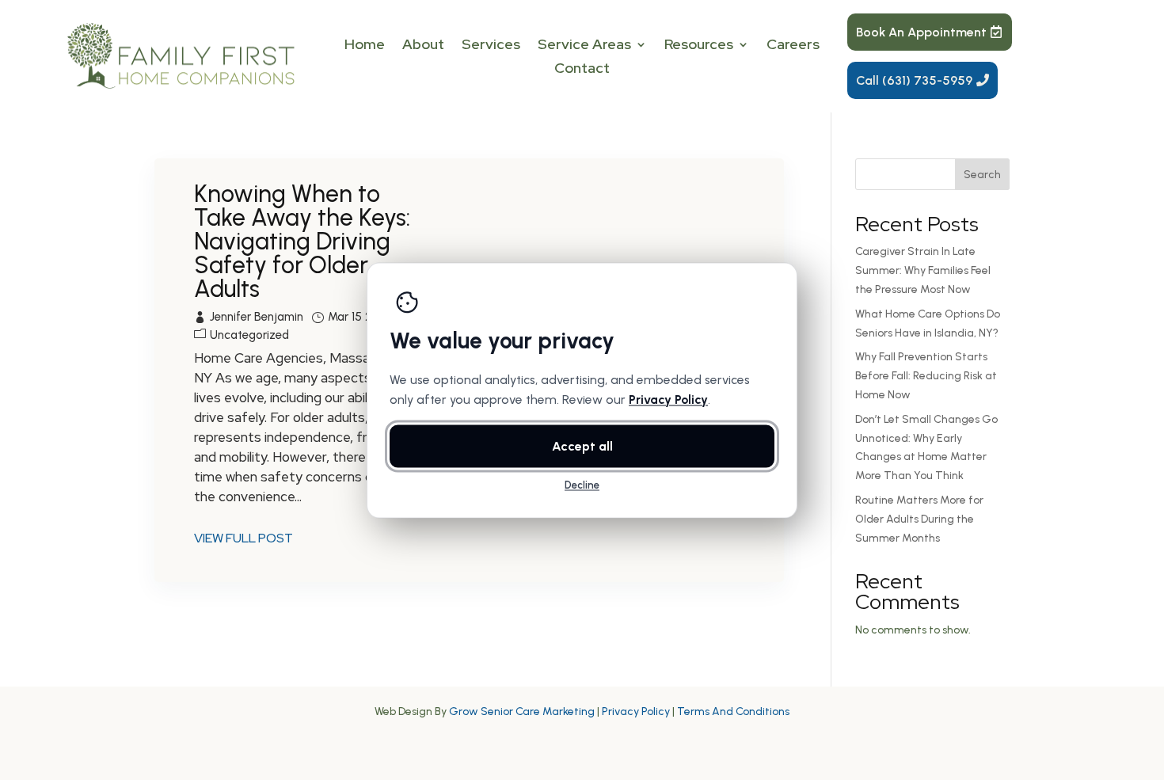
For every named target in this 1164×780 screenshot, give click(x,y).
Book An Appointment (921, 32)
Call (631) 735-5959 (914, 80)
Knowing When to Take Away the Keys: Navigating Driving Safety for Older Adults (302, 241)
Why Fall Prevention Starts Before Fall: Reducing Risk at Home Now (926, 375)
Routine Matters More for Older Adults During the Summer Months (919, 519)
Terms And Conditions (733, 711)
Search (982, 174)
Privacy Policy (636, 711)
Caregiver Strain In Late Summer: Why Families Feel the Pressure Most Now (923, 270)
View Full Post (243, 538)
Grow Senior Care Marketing (522, 711)
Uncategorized (249, 335)
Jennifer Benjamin (256, 317)
